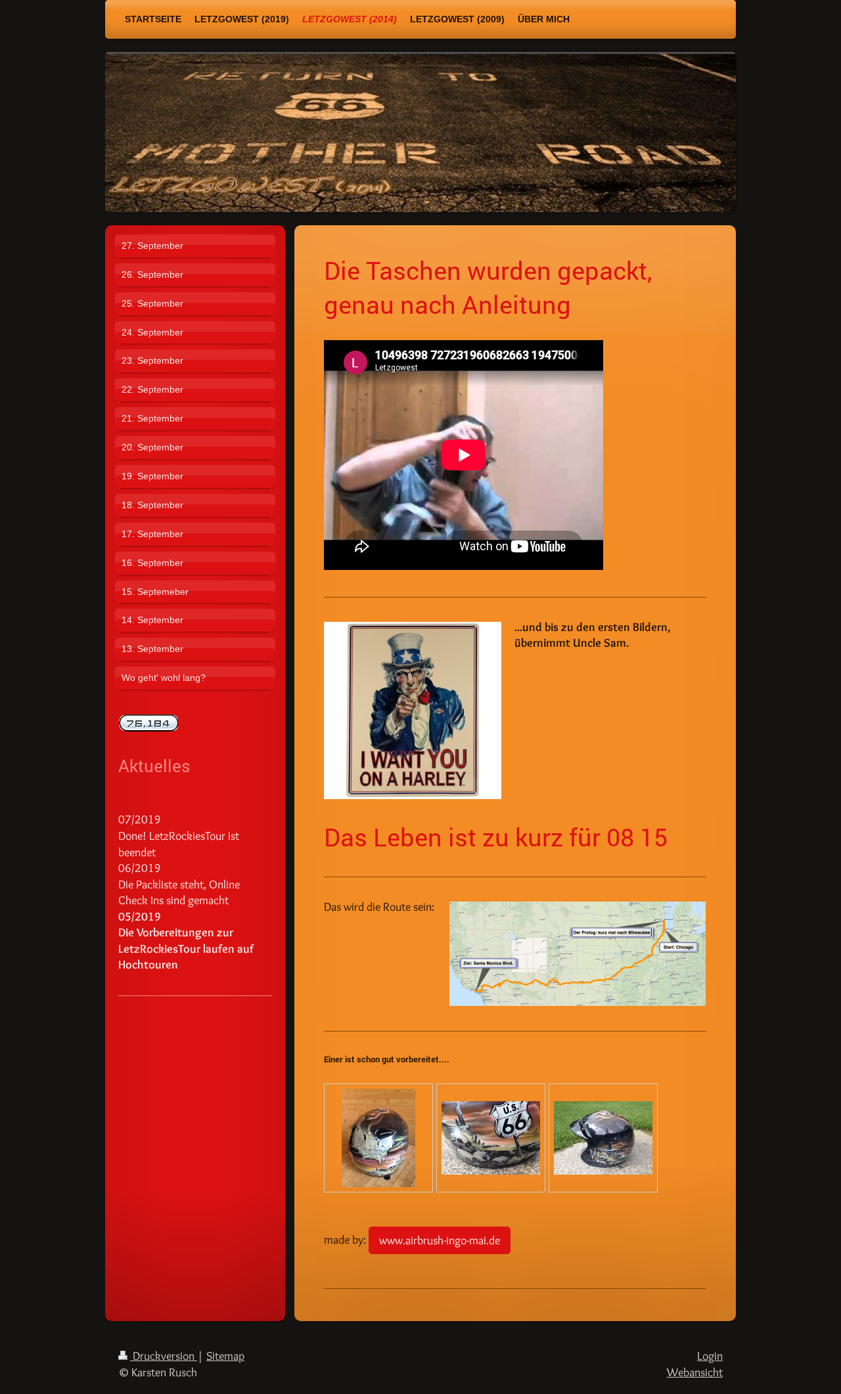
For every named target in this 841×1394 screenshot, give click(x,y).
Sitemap (225, 1355)
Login (710, 1355)
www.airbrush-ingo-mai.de (439, 1240)
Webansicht (695, 1372)
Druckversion (163, 1355)
